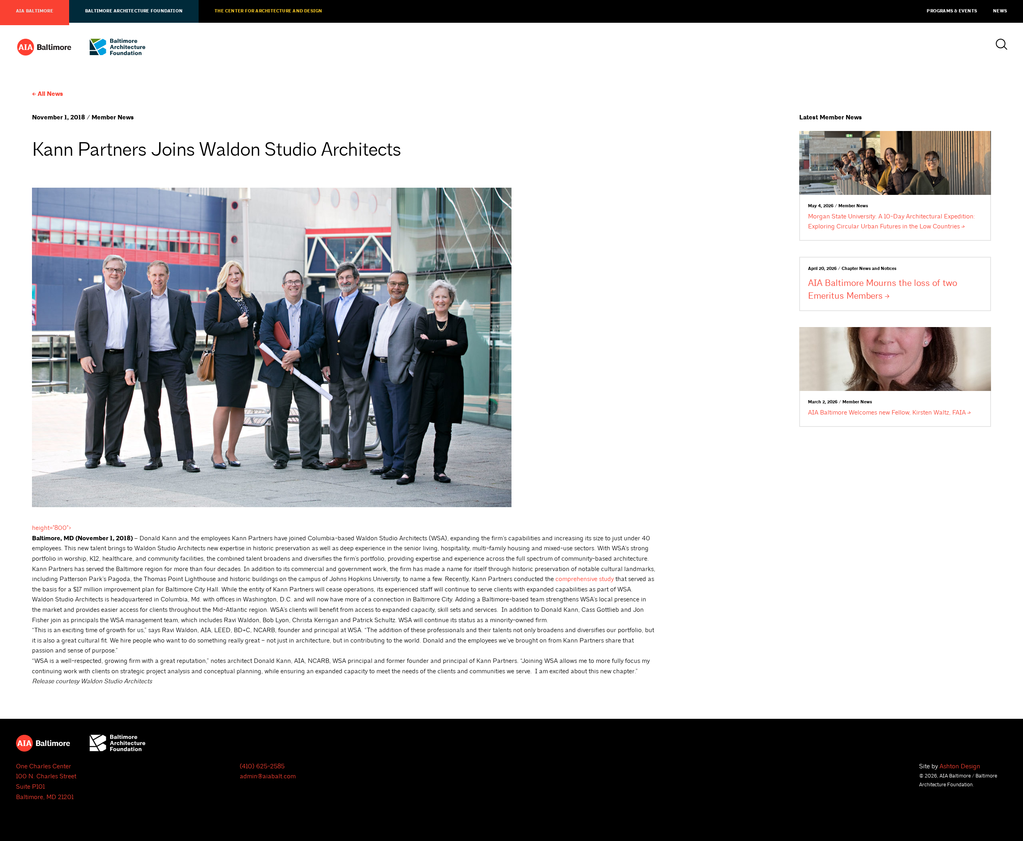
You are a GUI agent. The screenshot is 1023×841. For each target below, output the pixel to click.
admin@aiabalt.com (268, 776)
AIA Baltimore (34, 11)
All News (50, 94)
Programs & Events (952, 11)
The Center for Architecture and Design (268, 11)
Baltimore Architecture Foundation (134, 11)
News (1000, 11)
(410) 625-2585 (262, 766)
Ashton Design (959, 766)
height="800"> (52, 528)
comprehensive (584, 579)
